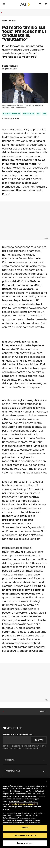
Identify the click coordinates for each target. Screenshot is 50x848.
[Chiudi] (47, 781)
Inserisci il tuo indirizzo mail (18, 734)
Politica (12, 21)
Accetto (25, 828)
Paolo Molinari (10, 66)
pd (38, 114)
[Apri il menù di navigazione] (4, 4)
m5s (44, 114)
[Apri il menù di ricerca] (40, 4)
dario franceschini (11, 114)
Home (4, 21)
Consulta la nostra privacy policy (23, 804)
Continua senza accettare (25, 835)
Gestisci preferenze (25, 843)
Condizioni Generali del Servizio (27, 748)
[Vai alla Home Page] (25, 4)
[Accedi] (46, 4)
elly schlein (28, 114)
